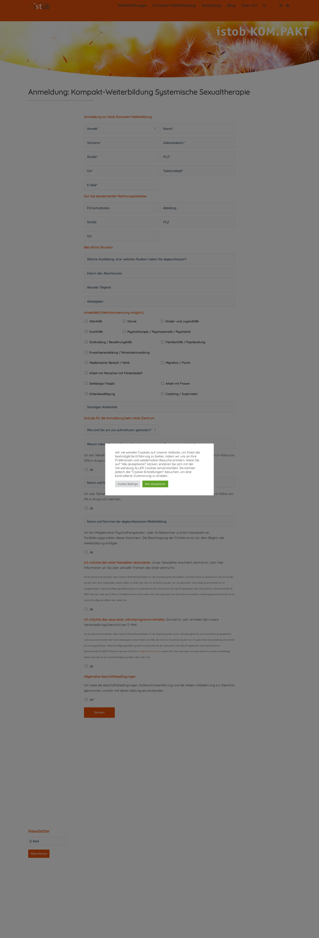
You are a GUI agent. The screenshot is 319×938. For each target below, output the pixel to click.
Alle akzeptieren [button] (155, 484)
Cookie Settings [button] (128, 484)
